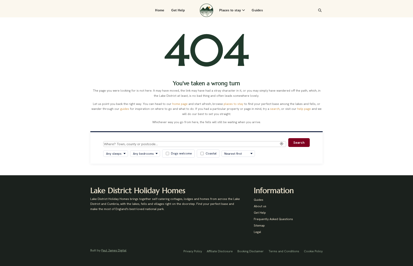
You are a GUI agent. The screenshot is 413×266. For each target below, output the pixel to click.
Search (299, 142)
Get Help (178, 10)
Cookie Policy (313, 251)
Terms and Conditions (283, 251)
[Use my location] (281, 144)
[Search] (320, 10)
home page (180, 104)
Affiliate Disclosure (220, 251)
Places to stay (230, 10)
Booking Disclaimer (250, 251)
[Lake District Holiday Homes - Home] (206, 10)
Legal (257, 232)
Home (159, 10)
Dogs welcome (181, 153)
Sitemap (259, 225)
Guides (257, 10)
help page (304, 109)
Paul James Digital (113, 250)
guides (124, 109)
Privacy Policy (192, 251)
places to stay (233, 104)
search (275, 109)
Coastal (211, 153)
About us (260, 206)
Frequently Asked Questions (273, 219)
